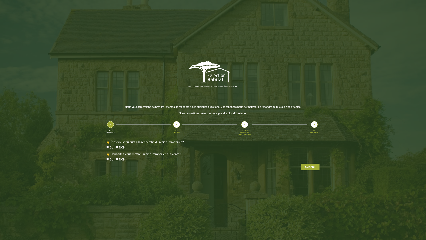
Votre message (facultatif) (244, 133)
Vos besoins (110, 132)
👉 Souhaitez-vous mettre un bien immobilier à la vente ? (144, 154)
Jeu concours (314, 132)
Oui (111, 147)
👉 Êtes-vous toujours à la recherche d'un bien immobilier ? (145, 142)
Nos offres (176, 132)
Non (122, 147)
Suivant (310, 166)
